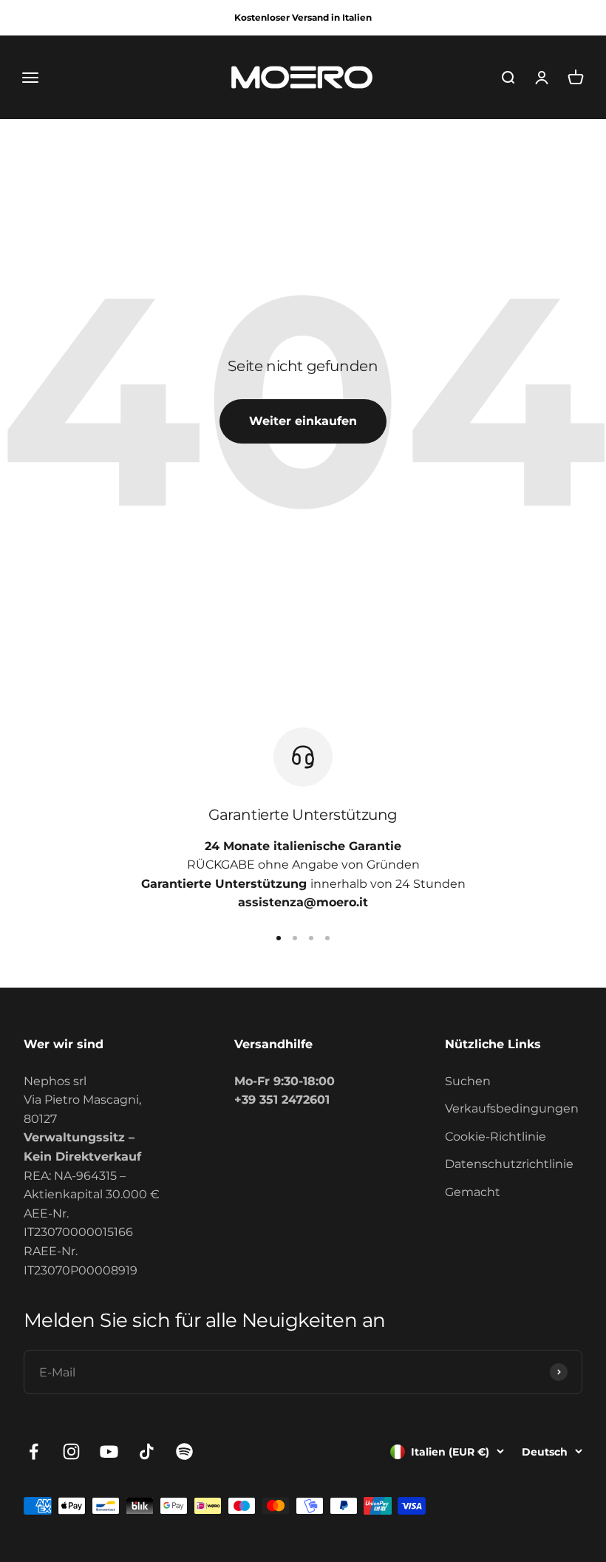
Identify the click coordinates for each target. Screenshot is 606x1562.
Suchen (468, 1081)
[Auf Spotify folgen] (184, 1451)
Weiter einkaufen (303, 421)
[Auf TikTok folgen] (147, 1451)
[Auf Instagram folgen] (71, 1451)
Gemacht (472, 1192)
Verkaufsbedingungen (512, 1108)
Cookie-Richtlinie (495, 1137)
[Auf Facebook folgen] (34, 1451)
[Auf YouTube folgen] (109, 1451)
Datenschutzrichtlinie (509, 1164)
